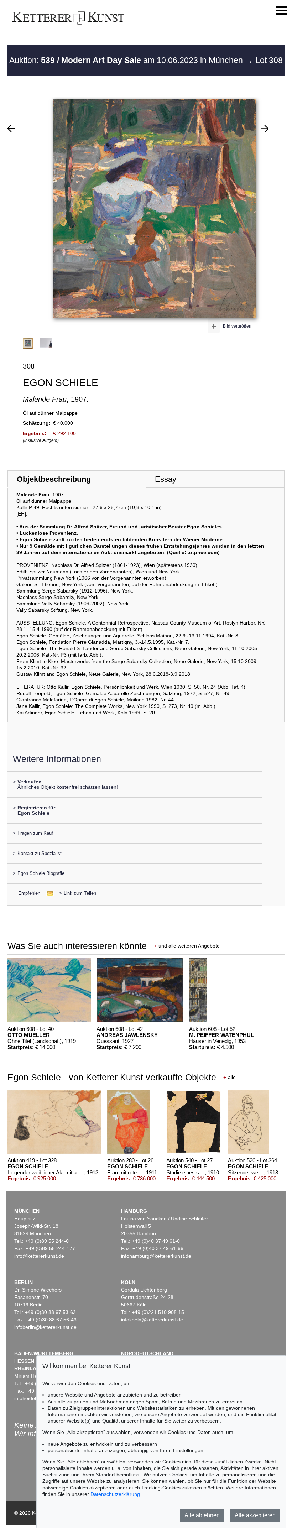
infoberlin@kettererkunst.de (45, 1327)
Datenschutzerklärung (115, 1494)
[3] (11, 128)
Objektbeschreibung (54, 479)
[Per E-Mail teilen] (48, 893)
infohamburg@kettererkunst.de (156, 1256)
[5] (264, 128)
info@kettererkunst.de (39, 1256)
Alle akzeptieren (255, 1515)
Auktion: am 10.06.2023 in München (127, 60)
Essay (165, 479)
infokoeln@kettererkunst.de (152, 1319)
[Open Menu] (281, 11)
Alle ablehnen (202, 1515)
